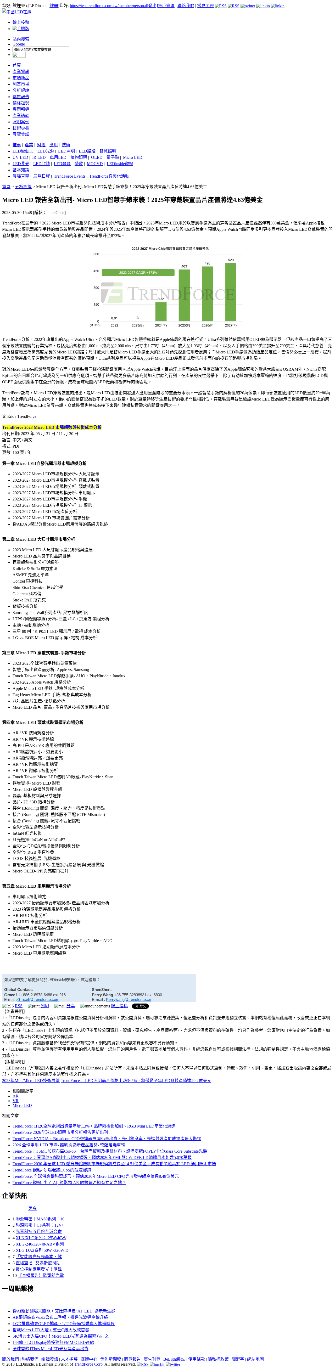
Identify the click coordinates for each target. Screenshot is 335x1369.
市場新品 (21, 78)
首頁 (17, 65)
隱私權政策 (218, 1359)
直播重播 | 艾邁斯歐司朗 (38, 1263)
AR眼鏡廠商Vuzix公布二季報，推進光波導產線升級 (60, 1317)
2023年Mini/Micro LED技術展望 (31, 1080)
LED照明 (66, 151)
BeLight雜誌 (174, 1359)
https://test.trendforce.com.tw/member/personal (108, 5)
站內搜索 (21, 39)
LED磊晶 (62, 163)
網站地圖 (255, 1359)
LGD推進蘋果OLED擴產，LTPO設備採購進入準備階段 (64, 1323)
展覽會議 (21, 134)
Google (19, 44)
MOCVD (95, 163)
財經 (41, 145)
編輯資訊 (49, 1359)
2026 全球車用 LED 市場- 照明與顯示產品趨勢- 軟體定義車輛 (69, 1145)
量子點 (113, 157)
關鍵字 (238, 1359)
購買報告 (21, 96)
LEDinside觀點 (120, 163)
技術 (66, 145)
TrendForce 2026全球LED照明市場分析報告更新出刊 (60, 1132)
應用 (53, 145)
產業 (29, 145)
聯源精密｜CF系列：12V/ (39, 1225)
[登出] (152, 5)
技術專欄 (21, 128)
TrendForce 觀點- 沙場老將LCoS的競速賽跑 (52, 1170)
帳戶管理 (166, 5)
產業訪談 (21, 115)
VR (16, 1100)
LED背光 (21, 163)
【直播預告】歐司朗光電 (41, 1275)
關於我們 (10, 1359)
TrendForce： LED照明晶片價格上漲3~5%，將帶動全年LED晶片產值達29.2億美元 (136, 1080)
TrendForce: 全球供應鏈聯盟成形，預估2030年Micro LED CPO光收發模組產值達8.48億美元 (96, 1176)
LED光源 (45, 151)
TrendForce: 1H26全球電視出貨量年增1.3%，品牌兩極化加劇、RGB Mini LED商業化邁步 (94, 1126)
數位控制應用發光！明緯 (39, 1269)
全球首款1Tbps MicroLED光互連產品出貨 (50, 1349)
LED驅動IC (23, 151)
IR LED (39, 157)
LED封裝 (41, 163)
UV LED (20, 157)
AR (16, 1096)
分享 (70, 1006)
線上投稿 (21, 22)
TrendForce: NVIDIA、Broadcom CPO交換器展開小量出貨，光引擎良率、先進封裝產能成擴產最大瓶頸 (107, 1138)
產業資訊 (21, 71)
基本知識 (21, 170)
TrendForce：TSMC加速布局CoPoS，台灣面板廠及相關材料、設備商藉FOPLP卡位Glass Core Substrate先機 (110, 1151)
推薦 (17, 145)
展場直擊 (21, 176)
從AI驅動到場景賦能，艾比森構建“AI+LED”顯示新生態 (64, 1311)
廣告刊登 (152, 1359)
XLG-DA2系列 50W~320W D (42, 1250)
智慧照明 (107, 151)
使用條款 (196, 1359)
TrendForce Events (69, 176)
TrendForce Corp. (89, 1364)
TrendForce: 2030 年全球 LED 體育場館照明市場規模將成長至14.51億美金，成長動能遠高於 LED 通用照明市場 (114, 1164)
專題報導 (21, 109)
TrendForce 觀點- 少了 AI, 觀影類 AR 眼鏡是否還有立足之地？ (69, 1182)
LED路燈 (87, 151)
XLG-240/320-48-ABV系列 (40, 1244)
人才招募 (69, 1359)
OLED (97, 157)
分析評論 (21, 90)
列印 (45, 1006)
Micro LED (132, 157)
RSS (19, 1006)
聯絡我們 (185, 5)
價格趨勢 (21, 103)
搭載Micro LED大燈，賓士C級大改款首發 (51, 1330)
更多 (32, 1208)
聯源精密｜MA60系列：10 (40, 1219)
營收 (79, 163)
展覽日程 (41, 176)
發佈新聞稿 (110, 1359)
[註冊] (53, 5)
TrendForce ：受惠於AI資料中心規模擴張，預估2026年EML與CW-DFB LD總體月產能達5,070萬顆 (102, 1157)
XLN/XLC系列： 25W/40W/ (41, 1238)
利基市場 (21, 84)
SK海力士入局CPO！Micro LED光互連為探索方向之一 (63, 1336)
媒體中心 (89, 1359)
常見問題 (205, 5)
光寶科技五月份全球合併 (39, 1231)
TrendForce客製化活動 (109, 176)
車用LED (58, 157)
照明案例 (21, 122)
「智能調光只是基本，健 (39, 1256)
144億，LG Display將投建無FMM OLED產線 (53, 1342)
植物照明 (78, 157)
